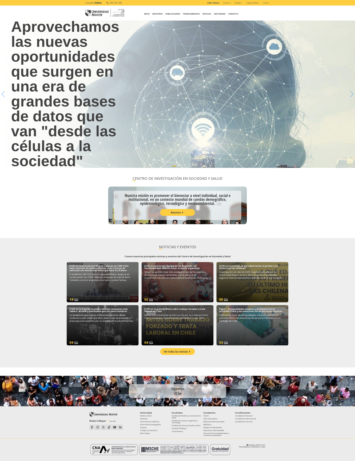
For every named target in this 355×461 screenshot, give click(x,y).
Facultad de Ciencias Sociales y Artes (186, 425)
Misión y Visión (146, 416)
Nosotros (157, 14)
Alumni (206, 416)
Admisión (144, 419)
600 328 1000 (115, 3)
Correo (266, 2)
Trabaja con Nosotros (148, 430)
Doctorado (219, 14)
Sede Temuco (213, 2)
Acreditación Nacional (244, 416)
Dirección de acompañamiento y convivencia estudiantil (216, 434)
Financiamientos (191, 14)
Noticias (207, 14)
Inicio (147, 14)
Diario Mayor (145, 433)
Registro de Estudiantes (212, 427)
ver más (113, 421)
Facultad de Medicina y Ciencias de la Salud (186, 417)
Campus (143, 427)
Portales (237, 2)
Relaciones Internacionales (213, 421)
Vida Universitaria (210, 419)
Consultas (93, 3)
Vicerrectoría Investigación (150, 424)
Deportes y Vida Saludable (213, 430)
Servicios (226, 2)
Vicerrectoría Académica (149, 421)
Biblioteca (207, 424)
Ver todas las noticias (176, 351)
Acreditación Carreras (244, 421)
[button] (352, 94)
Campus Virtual (252, 2)
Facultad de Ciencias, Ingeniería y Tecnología (185, 421)
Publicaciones (172, 14)
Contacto (233, 14)
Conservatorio (177, 431)
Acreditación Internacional (245, 419)
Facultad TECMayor (179, 428)
